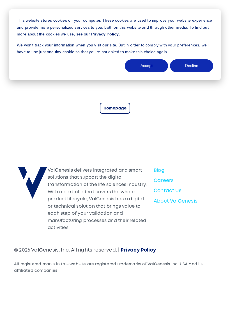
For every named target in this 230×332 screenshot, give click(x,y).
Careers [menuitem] (164, 181)
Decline (191, 65)
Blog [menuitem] (159, 171)
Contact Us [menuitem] (167, 191)
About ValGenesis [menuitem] (175, 201)
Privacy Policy (105, 34)
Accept (147, 65)
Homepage (115, 108)
